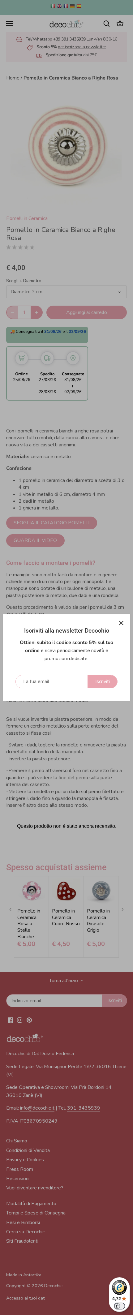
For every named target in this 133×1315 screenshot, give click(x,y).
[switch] (119, 1306)
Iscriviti (102, 681)
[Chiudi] (121, 623)
